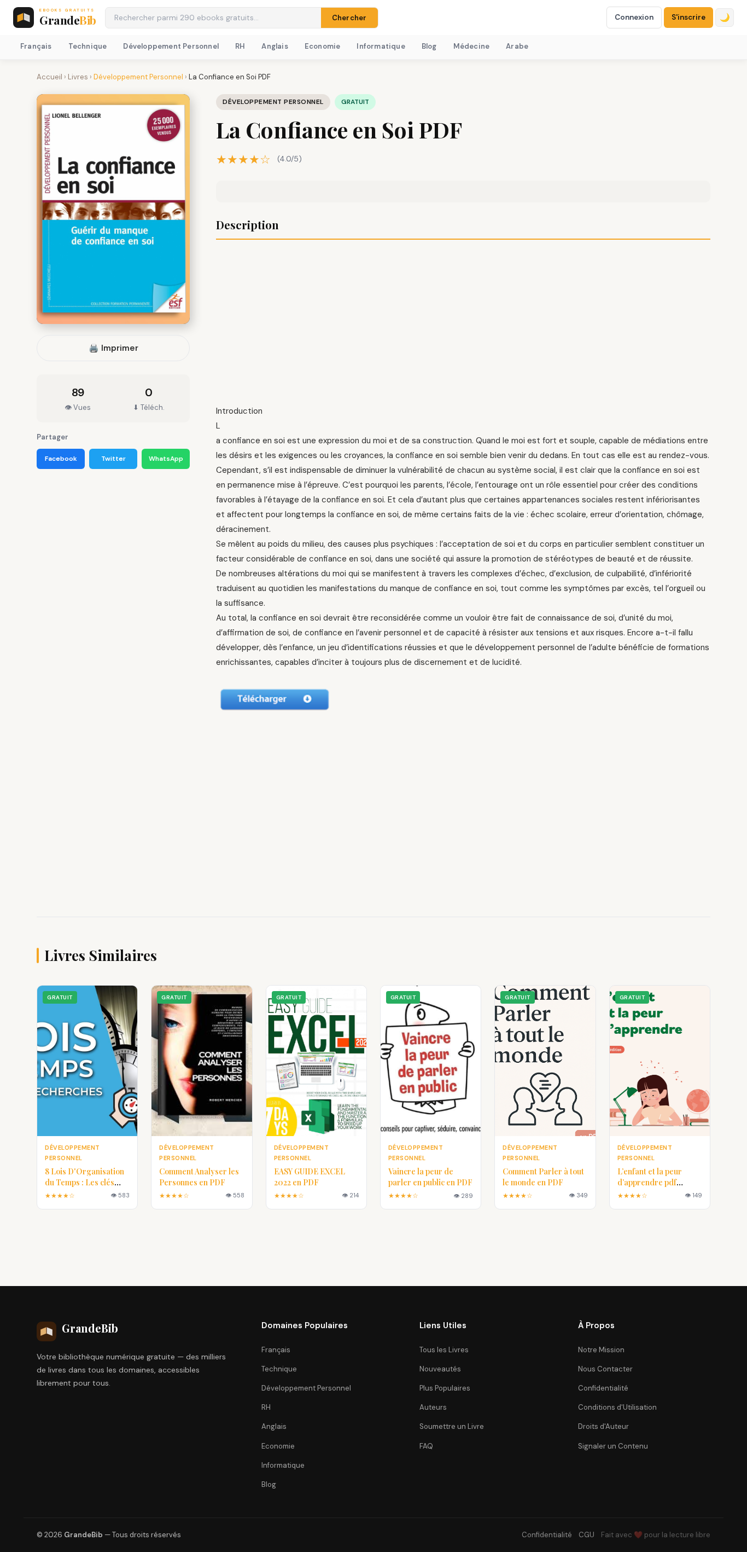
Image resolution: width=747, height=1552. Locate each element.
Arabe (517, 46)
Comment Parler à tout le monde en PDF (543, 1177)
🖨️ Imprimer (113, 348)
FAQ (426, 1446)
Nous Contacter (605, 1369)
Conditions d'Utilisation (617, 1407)
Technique (87, 46)
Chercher (349, 17)
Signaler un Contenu (613, 1446)
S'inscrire (688, 17)
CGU (586, 1534)
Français (36, 46)
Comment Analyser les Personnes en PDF (199, 1177)
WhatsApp (166, 458)
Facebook (61, 458)
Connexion (634, 17)
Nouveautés (440, 1369)
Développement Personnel (171, 46)
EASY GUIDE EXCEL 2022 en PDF (309, 1177)
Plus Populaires (444, 1388)
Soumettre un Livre (451, 1426)
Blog (429, 46)
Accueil (49, 77)
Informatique (381, 46)
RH (240, 46)
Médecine (471, 46)
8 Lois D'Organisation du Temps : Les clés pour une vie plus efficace (84, 1187)
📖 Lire (87, 1060)
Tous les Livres (444, 1349)
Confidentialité (603, 1388)
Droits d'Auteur (603, 1426)
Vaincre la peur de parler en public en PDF (430, 1177)
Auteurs (433, 1407)
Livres (78, 77)
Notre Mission (601, 1349)
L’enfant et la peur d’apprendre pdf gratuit (649, 1182)
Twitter (113, 458)
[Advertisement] (463, 322)
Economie (323, 46)
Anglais (274, 46)
